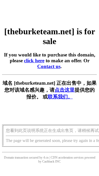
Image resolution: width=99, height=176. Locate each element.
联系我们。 (60, 96)
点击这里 (65, 90)
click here (34, 60)
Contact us (48, 66)
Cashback (48, 161)
